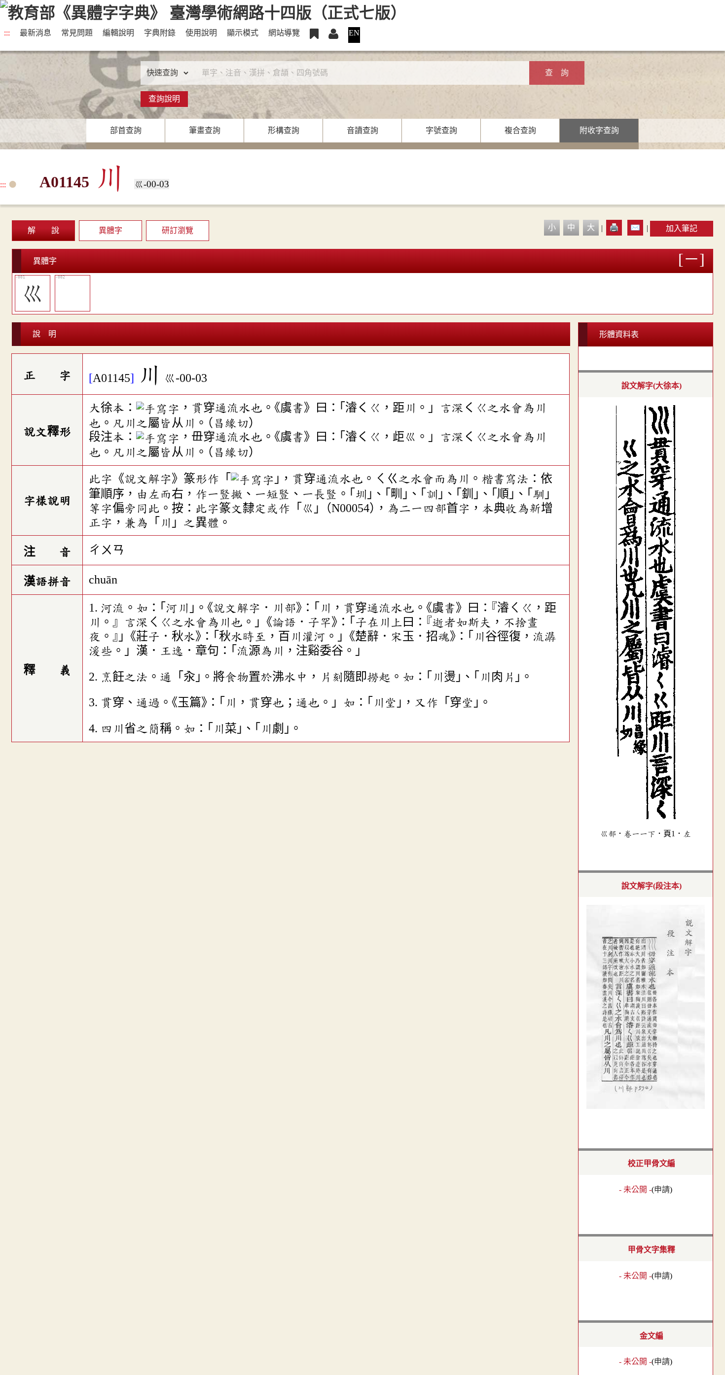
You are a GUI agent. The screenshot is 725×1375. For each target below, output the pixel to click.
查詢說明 (164, 99)
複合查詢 (520, 130)
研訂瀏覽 (177, 230)
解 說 (43, 230)
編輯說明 (118, 33)
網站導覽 (284, 33)
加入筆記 (681, 228)
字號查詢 (441, 130)
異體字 (110, 230)
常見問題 (77, 33)
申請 (662, 1189)
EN (354, 33)
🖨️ (614, 227)
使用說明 (201, 33)
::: (7, 33)
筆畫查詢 (204, 130)
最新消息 (35, 33)
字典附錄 (160, 33)
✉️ (635, 227)
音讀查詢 (362, 130)
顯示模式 (242, 33)
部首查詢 (126, 130)
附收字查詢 (599, 130)
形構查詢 (283, 130)
